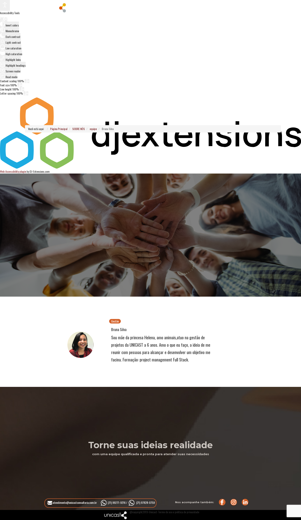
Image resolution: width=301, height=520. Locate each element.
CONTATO (206, 7)
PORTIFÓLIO (134, 7)
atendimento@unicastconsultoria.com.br (74, 502)
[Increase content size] (28, 81)
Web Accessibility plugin (13, 171)
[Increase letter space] (27, 93)
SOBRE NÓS (99, 7)
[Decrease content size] (26, 81)
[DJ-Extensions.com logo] (150, 167)
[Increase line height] (23, 89)
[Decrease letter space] (25, 93)
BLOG (174, 7)
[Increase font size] (21, 85)
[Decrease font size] (18, 85)
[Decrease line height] (20, 89)
